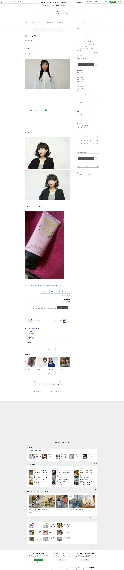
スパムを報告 (53, 569)
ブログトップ (31, 22)
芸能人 (39, 450)
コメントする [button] (56, 291)
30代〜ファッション (33, 468)
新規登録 (113, 1)
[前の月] (82, 125)
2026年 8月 (88, 125)
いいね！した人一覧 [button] (66, 295)
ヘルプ (96, 569)
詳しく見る (62, 559)
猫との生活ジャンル (33, 450)
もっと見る (47, 349)
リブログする (66, 291)
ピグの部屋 (91, 44)
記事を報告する (67, 301)
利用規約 (67, 569)
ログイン (120, 1)
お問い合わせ (60, 569)
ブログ (30, 42)
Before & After (40, 30)
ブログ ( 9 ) (79, 102)
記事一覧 (41, 22)
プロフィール (85, 44)
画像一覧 (51, 22)
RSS (80, 172)
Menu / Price (80, 88)
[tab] (33, 450)
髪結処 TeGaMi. (88, 42)
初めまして (79, 90)
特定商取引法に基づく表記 (87, 569)
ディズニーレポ (55, 468)
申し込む (85, 559)
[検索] (97, 23)
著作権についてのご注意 (84, 174)
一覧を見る (87, 94)
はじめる (38, 559)
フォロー (63, 307)
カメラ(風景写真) (78, 468)
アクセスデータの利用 (75, 569)
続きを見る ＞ (95, 52)
